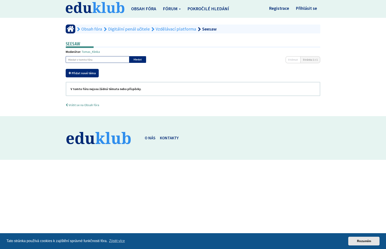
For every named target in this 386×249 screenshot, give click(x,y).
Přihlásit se (306, 8)
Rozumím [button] (364, 241)
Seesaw (73, 43)
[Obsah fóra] (70, 29)
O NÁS (150, 137)
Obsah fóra (143, 8)
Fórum (170, 8)
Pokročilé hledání (208, 8)
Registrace (279, 8)
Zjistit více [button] (117, 241)
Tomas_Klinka (91, 52)
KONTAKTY (169, 137)
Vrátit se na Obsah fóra (83, 105)
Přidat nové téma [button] (83, 73)
